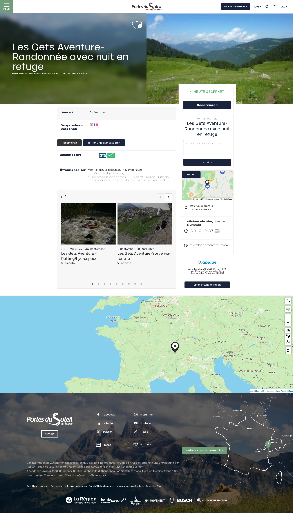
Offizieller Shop (154, 486)
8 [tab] (135, 283)
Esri (257, 391)
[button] (267, 6)
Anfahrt (191, 174)
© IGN (262, 391)
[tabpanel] (88, 235)
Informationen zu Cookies (130, 486)
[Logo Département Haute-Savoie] (113, 500)
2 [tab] (98, 283)
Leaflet (252, 391)
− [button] (288, 322)
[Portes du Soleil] (146, 6)
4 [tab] (110, 283)
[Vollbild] (288, 300)
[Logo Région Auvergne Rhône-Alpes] (81, 500)
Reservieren (69, 142)
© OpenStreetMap (273, 391)
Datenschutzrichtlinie (62, 486)
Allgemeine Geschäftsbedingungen (95, 486)
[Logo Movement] (155, 500)
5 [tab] (116, 283)
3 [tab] (104, 283)
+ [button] (288, 317)
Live (256, 7)
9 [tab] (141, 283)
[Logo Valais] (135, 500)
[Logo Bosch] (180, 500)
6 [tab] (123, 283)
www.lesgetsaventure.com (210, 244)
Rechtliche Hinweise (37, 486)
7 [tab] (129, 283)
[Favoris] (274, 6)
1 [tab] (92, 283)
